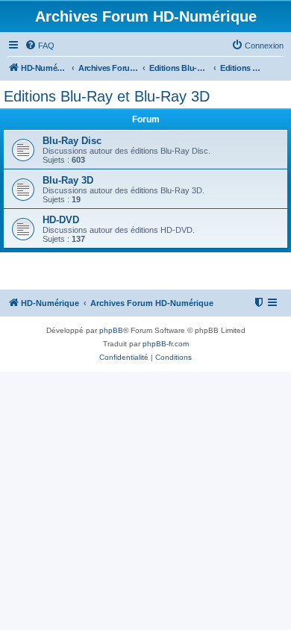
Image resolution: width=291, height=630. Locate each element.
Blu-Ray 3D (68, 180)
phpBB (111, 330)
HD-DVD (61, 219)
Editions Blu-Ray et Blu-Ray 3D (107, 96)
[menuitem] (39, 45)
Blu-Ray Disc (72, 140)
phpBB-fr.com (166, 344)
